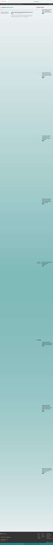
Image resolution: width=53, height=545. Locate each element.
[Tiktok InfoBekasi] (35, 1)
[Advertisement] (17, 25)
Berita (2, 4)
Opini (16, 4)
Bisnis (4, 4)
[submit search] (51, 1)
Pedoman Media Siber (49, 538)
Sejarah (10, 4)
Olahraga (7, 4)
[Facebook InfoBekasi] (3, 540)
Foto (22, 4)
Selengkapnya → (26, 16)
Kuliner (13, 4)
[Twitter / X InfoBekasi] (38, 1)
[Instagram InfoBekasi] (34, 1)
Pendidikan (19, 4)
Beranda (39, 533)
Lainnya (50, 4)
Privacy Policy (48, 536)
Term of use (48, 537)
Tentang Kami (48, 533)
